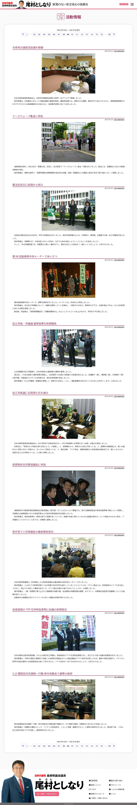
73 (87, 34)
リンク (113, 794)
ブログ (93, 789)
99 (109, 34)
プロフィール (116, 785)
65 (49, 34)
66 (54, 34)
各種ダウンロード (97, 794)
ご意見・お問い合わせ (48, 793)
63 (39, 34)
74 (92, 34)
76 (102, 34)
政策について (96, 785)
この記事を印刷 (120, 51)
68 (64, 34)
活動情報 (94, 780)
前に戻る (124, 4)
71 (77, 34)
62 (34, 34)
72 (82, 34)
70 (72, 34)
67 (59, 34)
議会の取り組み (117, 780)
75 (97, 34)
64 (44, 34)
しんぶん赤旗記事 (117, 789)
